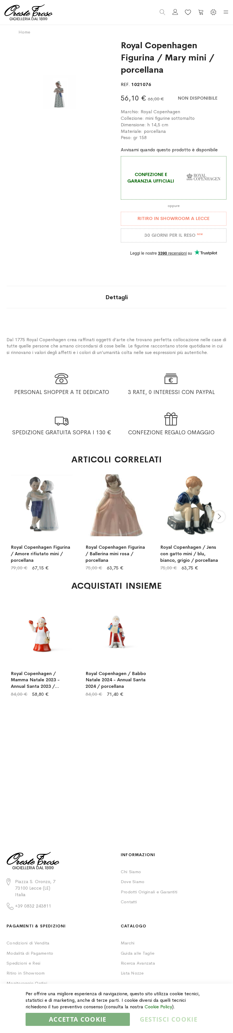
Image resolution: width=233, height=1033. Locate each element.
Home (24, 32)
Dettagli (116, 297)
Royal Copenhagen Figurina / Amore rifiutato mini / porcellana (40, 553)
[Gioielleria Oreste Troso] (60, 12)
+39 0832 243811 (33, 906)
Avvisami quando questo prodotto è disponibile (169, 150)
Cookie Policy (158, 1007)
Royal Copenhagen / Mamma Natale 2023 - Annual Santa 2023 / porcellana (35, 680)
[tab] (116, 297)
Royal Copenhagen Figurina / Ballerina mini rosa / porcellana (115, 553)
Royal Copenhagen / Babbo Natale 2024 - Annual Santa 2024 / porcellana (116, 680)
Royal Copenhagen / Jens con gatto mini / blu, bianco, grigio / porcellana (189, 553)
